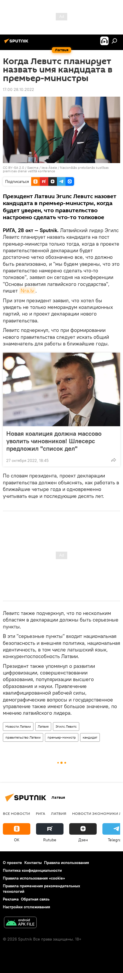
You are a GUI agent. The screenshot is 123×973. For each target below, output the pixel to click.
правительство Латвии (23, 737)
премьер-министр (61, 737)
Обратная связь (35, 899)
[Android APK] (20, 923)
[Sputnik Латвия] (17, 43)
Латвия (43, 726)
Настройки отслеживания (26, 906)
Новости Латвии (18, 726)
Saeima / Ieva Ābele (42, 167)
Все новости (16, 813)
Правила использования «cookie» (34, 878)
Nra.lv (27, 290)
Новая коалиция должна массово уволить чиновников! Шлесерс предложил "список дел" (54, 441)
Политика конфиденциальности (32, 870)
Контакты (33, 862)
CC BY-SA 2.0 (13, 167)
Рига (40, 813)
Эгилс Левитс (66, 726)
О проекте (12, 862)
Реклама (11, 899)
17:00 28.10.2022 (18, 89)
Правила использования (66, 862)
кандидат (90, 737)
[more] (113, 460)
